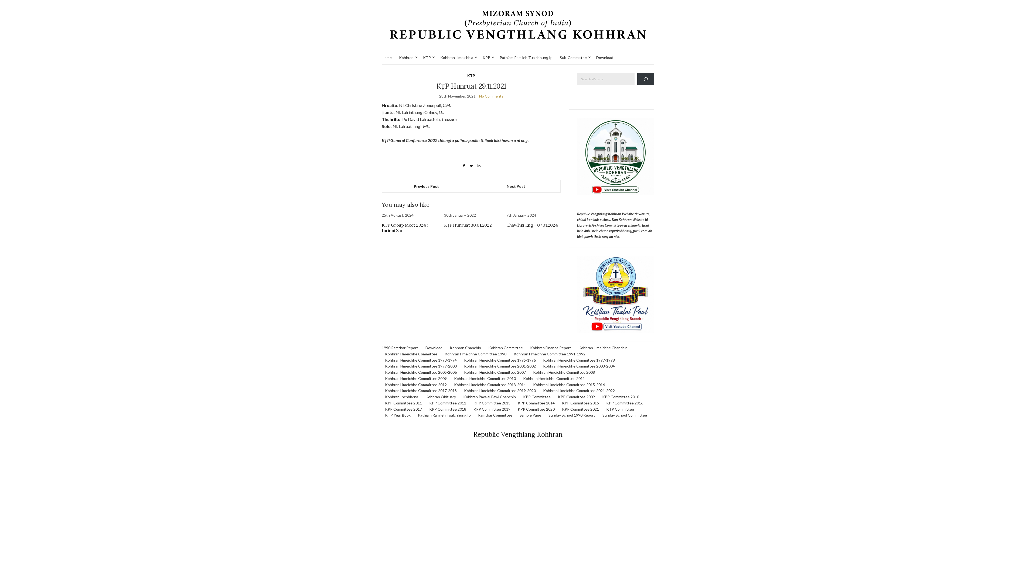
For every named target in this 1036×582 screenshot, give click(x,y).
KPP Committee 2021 (580, 409)
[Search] (645, 79)
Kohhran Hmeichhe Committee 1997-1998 (579, 360)
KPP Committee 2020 (536, 409)
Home (387, 57)
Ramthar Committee (495, 415)
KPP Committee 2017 (403, 409)
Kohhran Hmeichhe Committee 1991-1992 (549, 354)
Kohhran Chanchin (465, 347)
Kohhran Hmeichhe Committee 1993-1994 (421, 360)
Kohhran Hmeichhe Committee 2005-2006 (421, 372)
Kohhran (406, 57)
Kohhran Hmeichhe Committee (411, 354)
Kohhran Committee (505, 347)
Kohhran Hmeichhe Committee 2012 (416, 384)
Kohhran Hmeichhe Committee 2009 (416, 378)
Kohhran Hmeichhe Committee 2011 (554, 378)
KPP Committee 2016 (624, 403)
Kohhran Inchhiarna (401, 396)
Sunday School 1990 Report (571, 415)
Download (604, 57)
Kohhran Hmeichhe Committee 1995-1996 (500, 360)
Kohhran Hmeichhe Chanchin (603, 347)
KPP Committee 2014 (536, 403)
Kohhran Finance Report (550, 347)
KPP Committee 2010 (620, 396)
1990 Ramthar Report (400, 347)
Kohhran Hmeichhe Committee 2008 (564, 372)
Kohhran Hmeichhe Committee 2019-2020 (500, 390)
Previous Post (426, 186)
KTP (427, 57)
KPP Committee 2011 (403, 403)
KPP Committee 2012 (447, 403)
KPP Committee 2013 (491, 403)
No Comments (491, 96)
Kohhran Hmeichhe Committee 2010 (485, 378)
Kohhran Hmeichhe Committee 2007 (495, 372)
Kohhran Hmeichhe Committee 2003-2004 (579, 366)
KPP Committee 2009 (576, 396)
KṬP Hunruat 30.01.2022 (468, 225)
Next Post (516, 186)
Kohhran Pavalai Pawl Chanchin (489, 396)
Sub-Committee (573, 57)
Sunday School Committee (624, 415)
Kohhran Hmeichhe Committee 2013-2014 (490, 384)
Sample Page (530, 415)
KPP (486, 57)
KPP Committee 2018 (447, 409)
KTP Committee (620, 409)
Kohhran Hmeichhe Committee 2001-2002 (500, 366)
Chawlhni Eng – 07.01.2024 (532, 225)
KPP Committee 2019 (491, 409)
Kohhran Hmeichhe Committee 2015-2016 (569, 384)
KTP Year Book (398, 415)
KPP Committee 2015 (580, 403)
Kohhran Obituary (440, 396)
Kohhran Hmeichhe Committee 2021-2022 (579, 390)
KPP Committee (537, 396)
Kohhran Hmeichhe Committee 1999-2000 (421, 366)
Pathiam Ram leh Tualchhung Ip (526, 57)
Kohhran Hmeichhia (456, 57)
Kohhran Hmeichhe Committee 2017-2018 (421, 390)
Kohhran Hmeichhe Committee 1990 (475, 354)
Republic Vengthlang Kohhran (518, 434)
